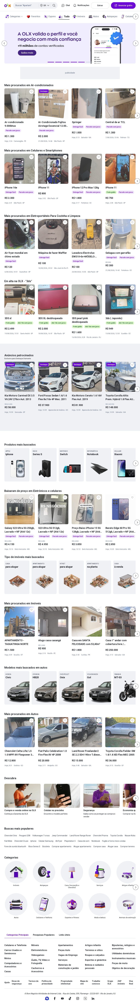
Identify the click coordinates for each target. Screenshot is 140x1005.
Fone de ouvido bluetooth (15, 846)
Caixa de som (83, 841)
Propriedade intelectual (66, 982)
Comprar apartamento (61, 846)
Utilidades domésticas (123, 953)
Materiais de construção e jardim (68, 966)
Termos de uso (33, 982)
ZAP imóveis (121, 982)
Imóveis (81, 16)
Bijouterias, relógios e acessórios (123, 947)
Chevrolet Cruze (21, 841)
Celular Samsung (46, 841)
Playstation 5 (70, 841)
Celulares (130, 16)
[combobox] (35, 5)
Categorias (15, 16)
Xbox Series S (34, 846)
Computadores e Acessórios (13, 965)
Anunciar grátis (125, 5)
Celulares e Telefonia (15, 945)
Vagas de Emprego (68, 955)
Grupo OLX (110, 982)
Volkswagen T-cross (41, 835)
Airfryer (59, 841)
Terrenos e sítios (94, 950)
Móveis (35, 945)
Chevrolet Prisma (100, 835)
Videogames (37, 955)
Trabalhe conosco (96, 982)
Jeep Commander (60, 835)
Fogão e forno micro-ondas (114, 841)
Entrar (100, 5)
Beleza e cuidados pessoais (94, 966)
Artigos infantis (93, 945)
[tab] (17, 935)
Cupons (52, 16)
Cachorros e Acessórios (37, 970)
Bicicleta (46, 846)
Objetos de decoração (123, 968)
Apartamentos (65, 945)
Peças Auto (64, 950)
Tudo (66, 16)
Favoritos (35, 16)
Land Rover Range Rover (80, 835)
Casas (7, 971)
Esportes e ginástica (95, 960)
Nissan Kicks (130, 835)
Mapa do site (84, 982)
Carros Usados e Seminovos (13, 952)
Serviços (62, 960)
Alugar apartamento (82, 846)
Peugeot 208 (24, 835)
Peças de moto (120, 963)
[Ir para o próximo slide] (137, 115)
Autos (96, 16)
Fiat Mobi (8, 841)
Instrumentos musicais (123, 958)
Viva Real (131, 982)
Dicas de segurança (16, 982)
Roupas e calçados (94, 955)
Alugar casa (113, 846)
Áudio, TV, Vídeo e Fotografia (40, 962)
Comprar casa (99, 846)
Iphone (33, 841)
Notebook (96, 841)
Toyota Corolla (116, 835)
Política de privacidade (47, 982)
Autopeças (112, 16)
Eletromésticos (39, 950)
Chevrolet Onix (10, 835)
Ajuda (7, 982)
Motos (7, 958)
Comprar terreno (127, 846)
